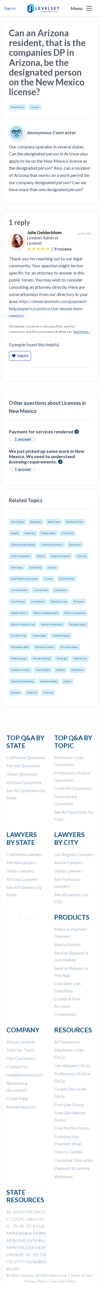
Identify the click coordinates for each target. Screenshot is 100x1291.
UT (16, 1261)
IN (15, 1226)
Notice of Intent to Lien (22, 624)
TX (9, 1261)
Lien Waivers (37, 601)
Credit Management (20, 556)
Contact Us (17, 1066)
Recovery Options (41, 658)
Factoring (81, 556)
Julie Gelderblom (44, 232)
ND (29, 1247)
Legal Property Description (24, 578)
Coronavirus (75, 544)
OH (36, 1247)
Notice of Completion (74, 613)
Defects (40, 556)
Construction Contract (51, 544)
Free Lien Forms (69, 1104)
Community (65, 1014)
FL (21, 1219)
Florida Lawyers (21, 862)
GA (29, 1219)
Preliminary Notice (44, 647)
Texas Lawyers (20, 870)
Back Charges (17, 521)
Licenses (35, 107)
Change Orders (48, 533)
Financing (48, 692)
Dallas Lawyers (68, 870)
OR (9, 1254)
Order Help (17, 1098)
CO (42, 1211)
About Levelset (20, 1041)
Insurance (15, 692)
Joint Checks (35, 567)
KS (28, 1226)
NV (29, 1240)
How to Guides (68, 1151)
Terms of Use (81, 1275)
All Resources (67, 1041)
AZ (22, 1211)
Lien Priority (60, 590)
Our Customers (21, 1058)
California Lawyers (24, 854)
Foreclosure (16, 567)
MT (17, 1240)
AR (29, 1211)
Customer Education (73, 1160)
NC (22, 1247)
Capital (67, 681)
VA (29, 1261)
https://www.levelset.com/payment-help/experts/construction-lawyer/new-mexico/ (48, 308)
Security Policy (63, 1281)
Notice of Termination (51, 624)
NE (22, 1240)
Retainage (62, 658)
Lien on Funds (41, 590)
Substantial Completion (22, 681)
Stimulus (60, 670)
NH (36, 1240)
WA (36, 1261)
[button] (89, 8)
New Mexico (17, 107)
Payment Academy (48, 681)
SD (35, 1254)
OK (42, 1247)
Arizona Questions (24, 782)
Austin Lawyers (68, 862)
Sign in (10, 8)
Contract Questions (73, 788)
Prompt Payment (18, 658)
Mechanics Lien (59, 601)
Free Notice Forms (72, 1128)
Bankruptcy (36, 521)
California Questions (26, 757)
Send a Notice (67, 944)
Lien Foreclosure (19, 590)
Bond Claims (54, 521)
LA (41, 1226)
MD (17, 1233)
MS (42, 1233)
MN (37, 1233)
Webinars (63, 1176)
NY (16, 1247)
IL (8, 1226)
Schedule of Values (20, 670)
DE (16, 1219)
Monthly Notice (19, 613)
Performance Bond (19, 647)
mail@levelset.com (24, 1074)
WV (43, 1261)
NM (10, 1247)
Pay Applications (77, 624)
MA (23, 1233)
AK (16, 1211)
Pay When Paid (18, 635)
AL (9, 1211)
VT (22, 1261)
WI (9, 1268)
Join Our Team (20, 1049)
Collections (67, 533)
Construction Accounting (23, 544)
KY (36, 1226)
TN (42, 1254)
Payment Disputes (60, 635)
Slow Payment (43, 670)
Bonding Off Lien (74, 521)
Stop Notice (77, 670)
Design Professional (60, 556)
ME (9, 1233)
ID (41, 1219)
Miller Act (78, 601)
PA (16, 1254)
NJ (42, 1240)
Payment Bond (39, 635)
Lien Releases (18, 601)
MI (29, 1233)
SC (28, 1254)
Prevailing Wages (69, 647)
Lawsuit (52, 567)
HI (35, 1219)
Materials (32, 692)
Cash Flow (30, 533)
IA (21, 1226)
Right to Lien (80, 658)
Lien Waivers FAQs (72, 1065)
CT (9, 1219)
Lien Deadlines (66, 578)
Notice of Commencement (46, 613)
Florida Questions (23, 765)
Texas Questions (22, 773)
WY (16, 1268)
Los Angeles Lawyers (74, 854)
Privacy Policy (36, 1281)
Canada (14, 533)
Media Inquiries (21, 1106)
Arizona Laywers (22, 879)
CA (36, 1211)
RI (21, 1254)
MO (10, 1240)
